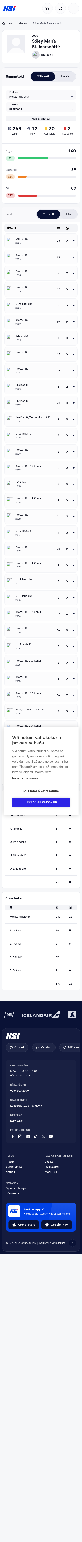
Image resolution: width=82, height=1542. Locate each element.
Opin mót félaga (16, 1188)
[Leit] (60, 8)
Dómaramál (13, 1193)
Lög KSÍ (49, 1162)
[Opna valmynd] (73, 8)
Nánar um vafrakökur (25, 778)
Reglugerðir (52, 1167)
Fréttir (10, 1162)
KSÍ (9, 8)
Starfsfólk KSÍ (14, 1167)
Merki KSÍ (51, 1172)
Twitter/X (43, 1136)
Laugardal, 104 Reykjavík (26, 1105)
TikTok (35, 1136)
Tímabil (13, 104)
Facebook (12, 1136)
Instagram (20, 1136)
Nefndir (10, 1172)
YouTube (51, 1136)
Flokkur (13, 92)
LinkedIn (28, 1136)
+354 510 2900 (19, 1090)
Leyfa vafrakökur (41, 802)
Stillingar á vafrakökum (41, 790)
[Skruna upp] (72, 1243)
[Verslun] (47, 8)
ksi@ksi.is (16, 1121)
